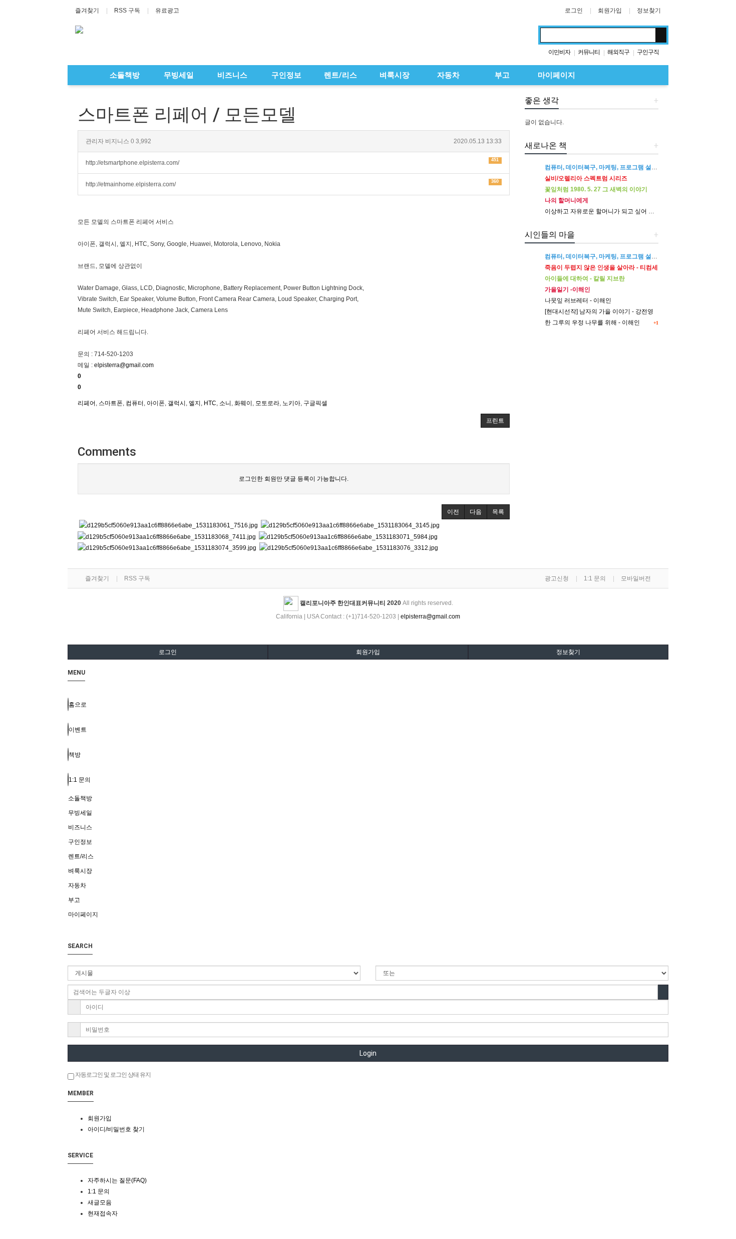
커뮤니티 (589, 52)
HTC (210, 403)
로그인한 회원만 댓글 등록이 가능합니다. (293, 478)
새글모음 (100, 1202)
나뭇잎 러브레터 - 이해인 (578, 300)
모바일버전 (636, 578)
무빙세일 (179, 75)
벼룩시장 (395, 75)
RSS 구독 (127, 10)
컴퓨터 (135, 403)
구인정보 (286, 75)
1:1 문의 (595, 578)
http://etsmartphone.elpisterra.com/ (292, 161)
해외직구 (618, 52)
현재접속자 (103, 1213)
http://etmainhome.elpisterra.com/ (292, 183)
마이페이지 (556, 75)
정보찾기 (649, 10)
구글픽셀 (315, 403)
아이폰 (156, 403)
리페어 (87, 403)
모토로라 (267, 403)
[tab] (368, 798)
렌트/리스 (340, 75)
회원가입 (610, 10)
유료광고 (167, 10)
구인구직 (648, 52)
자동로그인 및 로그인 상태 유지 (112, 1074)
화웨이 (243, 403)
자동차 (448, 75)
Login (368, 1053)
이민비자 (559, 52)
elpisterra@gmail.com (124, 365)
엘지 (195, 403)
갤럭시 (177, 403)
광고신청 (557, 578)
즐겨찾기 (87, 10)
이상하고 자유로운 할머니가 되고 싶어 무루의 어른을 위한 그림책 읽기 (638, 211)
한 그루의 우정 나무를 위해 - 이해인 (592, 322)
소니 (225, 403)
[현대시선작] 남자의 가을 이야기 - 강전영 (599, 311)
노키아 (291, 403)
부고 (502, 75)
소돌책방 (125, 75)
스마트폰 (111, 403)
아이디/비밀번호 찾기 (116, 1129)
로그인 (574, 10)
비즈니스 (232, 75)
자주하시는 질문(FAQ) (117, 1180)
